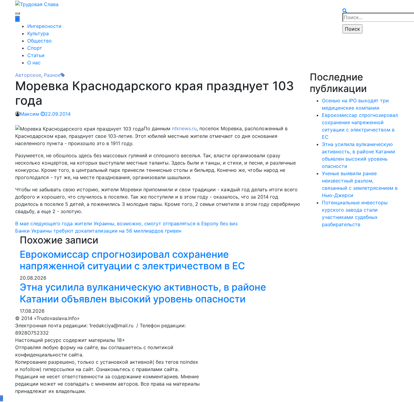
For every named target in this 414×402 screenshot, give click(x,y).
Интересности (44, 26)
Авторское (28, 75)
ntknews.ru (184, 128)
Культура (38, 33)
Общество (39, 41)
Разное (52, 75)
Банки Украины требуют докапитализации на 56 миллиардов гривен (98, 231)
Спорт (34, 48)
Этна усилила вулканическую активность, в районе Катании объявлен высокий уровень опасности (143, 293)
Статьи (36, 55)
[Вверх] (1, 398)
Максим (29, 114)
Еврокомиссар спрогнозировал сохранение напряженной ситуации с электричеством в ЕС (132, 260)
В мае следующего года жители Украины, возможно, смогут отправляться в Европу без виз (126, 223)
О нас (34, 63)
